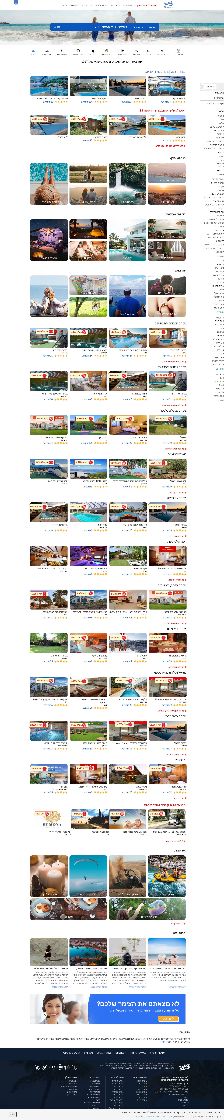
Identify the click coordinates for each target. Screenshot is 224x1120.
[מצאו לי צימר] (108, 1009)
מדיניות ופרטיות (157, 1052)
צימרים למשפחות (101, 5)
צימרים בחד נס (118, 1083)
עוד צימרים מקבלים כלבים (174, 448)
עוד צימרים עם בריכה (176, 536)
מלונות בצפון (72, 1094)
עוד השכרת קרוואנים (176, 492)
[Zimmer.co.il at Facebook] (74, 1066)
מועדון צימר (184, 1102)
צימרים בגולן (142, 1097)
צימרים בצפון (127, 5)
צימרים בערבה (141, 1091)
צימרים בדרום (142, 1086)
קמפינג (97, 1100)
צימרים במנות (118, 1105)
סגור (13, 1114)
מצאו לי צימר (74, 5)
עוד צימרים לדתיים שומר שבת (173, 405)
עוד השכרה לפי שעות (176, 579)
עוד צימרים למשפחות (176, 667)
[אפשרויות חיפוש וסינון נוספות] (94, 40)
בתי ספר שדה (95, 1105)
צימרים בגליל (142, 1100)
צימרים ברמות (118, 1102)
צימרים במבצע (94, 1081)
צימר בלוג (88, 1052)
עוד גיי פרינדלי (179, 798)
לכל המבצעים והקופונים (174, 841)
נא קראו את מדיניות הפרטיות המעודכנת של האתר (154, 1116)
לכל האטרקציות (177, 923)
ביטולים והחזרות (138, 1052)
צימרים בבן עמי (118, 1094)
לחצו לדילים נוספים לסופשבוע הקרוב (169, 146)
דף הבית (185, 1097)
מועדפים (64, 5)
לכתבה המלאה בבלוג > (59, 986)
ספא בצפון (73, 1089)
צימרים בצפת (119, 1097)
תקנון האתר (120, 1052)
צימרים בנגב (142, 1089)
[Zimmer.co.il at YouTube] (59, 1065)
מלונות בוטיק (72, 1091)
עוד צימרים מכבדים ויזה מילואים (172, 361)
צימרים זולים (95, 1083)
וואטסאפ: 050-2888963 (179, 1086)
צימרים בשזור (119, 1086)
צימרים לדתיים (94, 1089)
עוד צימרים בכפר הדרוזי (175, 754)
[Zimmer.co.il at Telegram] (52, 1066)
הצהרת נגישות (104, 1052)
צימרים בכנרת (141, 1094)
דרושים (185, 1105)
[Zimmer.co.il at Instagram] (66, 1066)
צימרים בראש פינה (117, 1100)
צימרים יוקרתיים (94, 1086)
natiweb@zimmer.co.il (178, 1094)
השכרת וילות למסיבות (69, 1086)
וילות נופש (73, 1081)
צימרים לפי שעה (94, 1097)
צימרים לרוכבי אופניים (92, 1102)
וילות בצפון (73, 1083)
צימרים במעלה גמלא (116, 1108)
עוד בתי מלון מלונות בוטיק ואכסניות (171, 710)
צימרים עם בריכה (94, 1108)
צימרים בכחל (119, 1089)
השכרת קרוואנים (87, 5)
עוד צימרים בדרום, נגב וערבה (173, 623)
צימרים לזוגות (115, 5)
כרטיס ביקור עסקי (71, 1052)
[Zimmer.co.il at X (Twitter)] (44, 1066)
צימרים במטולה (118, 1091)
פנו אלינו (165, 1042)
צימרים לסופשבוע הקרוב (145, 5)
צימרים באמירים (118, 1081)
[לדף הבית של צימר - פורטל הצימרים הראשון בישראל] (184, 1067)
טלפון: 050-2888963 (180, 1083)
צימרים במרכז (142, 1083)
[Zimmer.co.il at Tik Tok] (37, 1066)
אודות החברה (183, 1099)
